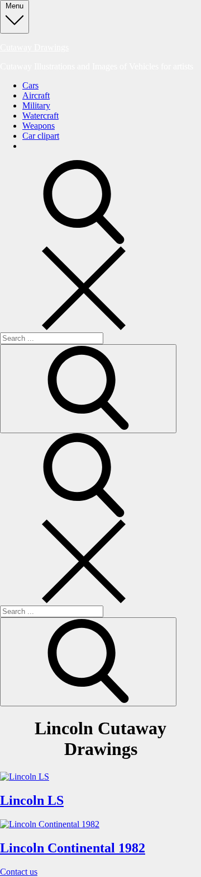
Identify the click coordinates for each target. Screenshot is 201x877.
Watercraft (40, 115)
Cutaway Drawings (34, 47)
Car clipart (40, 135)
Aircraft (36, 95)
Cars (30, 85)
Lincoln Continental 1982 (72, 848)
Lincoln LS (32, 800)
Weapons (38, 125)
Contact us (18, 871)
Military (36, 105)
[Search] (88, 388)
